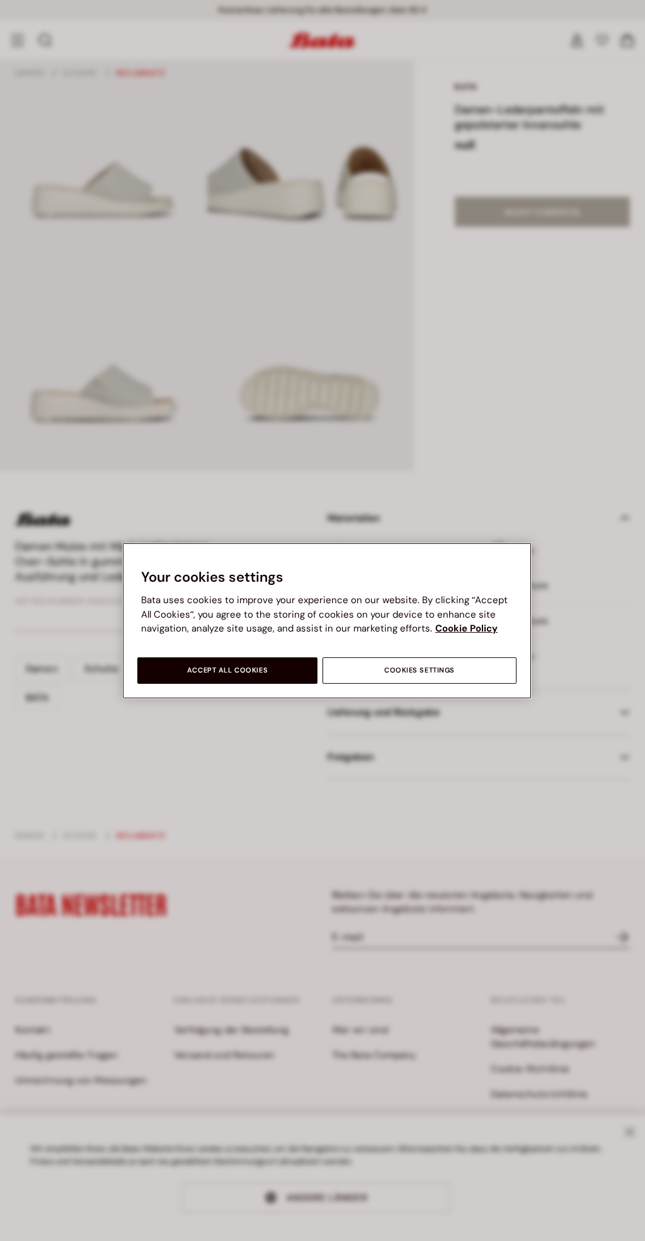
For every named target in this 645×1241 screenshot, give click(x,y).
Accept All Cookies (227, 670)
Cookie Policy (466, 628)
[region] (327, 620)
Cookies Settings (419, 670)
